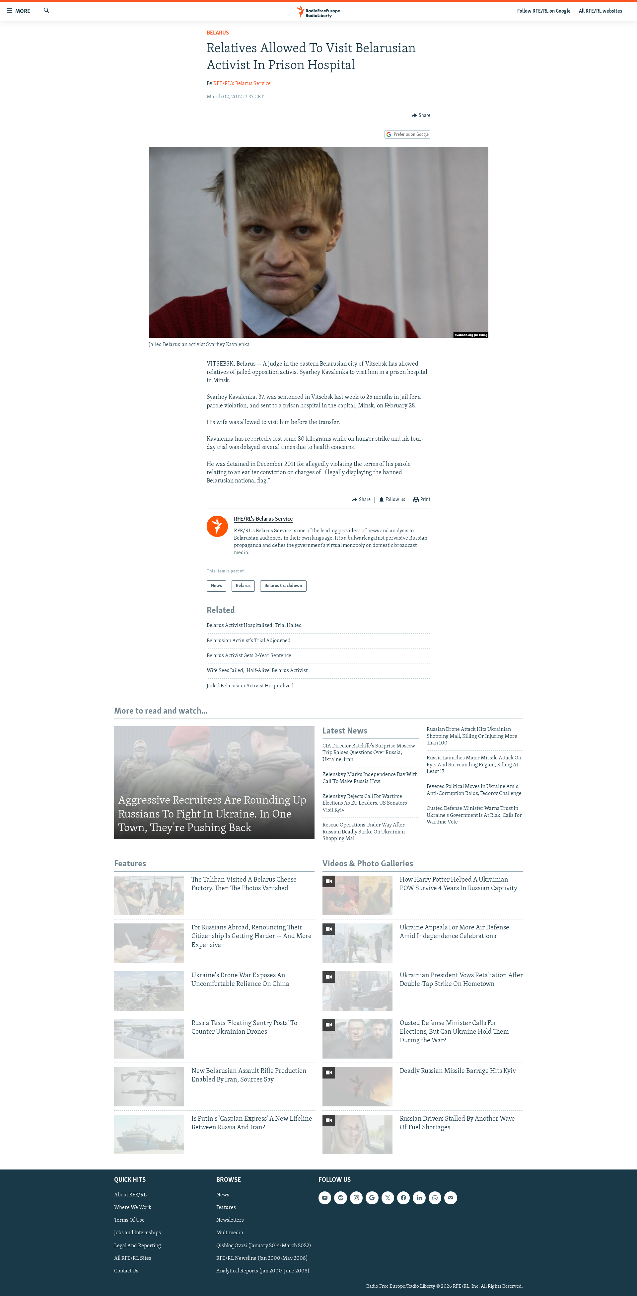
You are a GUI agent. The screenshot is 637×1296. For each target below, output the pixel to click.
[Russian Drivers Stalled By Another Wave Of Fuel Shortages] (357, 1134)
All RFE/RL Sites (132, 1258)
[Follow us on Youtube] (324, 1197)
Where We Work (133, 1207)
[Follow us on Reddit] (340, 1197)
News (222, 1195)
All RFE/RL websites (600, 11)
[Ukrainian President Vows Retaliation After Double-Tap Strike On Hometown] (357, 991)
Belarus (218, 33)
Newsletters (230, 1220)
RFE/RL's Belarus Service (242, 83)
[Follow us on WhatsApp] (435, 1197)
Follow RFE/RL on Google (544, 11)
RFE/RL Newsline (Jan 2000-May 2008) (262, 1258)
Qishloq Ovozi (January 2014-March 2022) (263, 1245)
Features (226, 1207)
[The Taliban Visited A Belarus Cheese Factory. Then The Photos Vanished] (149, 895)
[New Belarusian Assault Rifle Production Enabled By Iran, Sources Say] (149, 1086)
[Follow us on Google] (372, 1197)
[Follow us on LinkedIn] (419, 1197)
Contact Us (126, 1270)
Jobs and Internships (137, 1233)
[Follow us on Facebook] (403, 1197)
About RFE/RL (130, 1195)
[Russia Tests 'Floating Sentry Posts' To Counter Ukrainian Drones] (149, 1039)
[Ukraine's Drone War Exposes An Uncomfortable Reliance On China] (149, 991)
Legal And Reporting (137, 1245)
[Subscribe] (450, 1197)
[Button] (421, 115)
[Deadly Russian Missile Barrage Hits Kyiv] (357, 1086)
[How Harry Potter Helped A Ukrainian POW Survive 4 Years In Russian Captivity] (357, 895)
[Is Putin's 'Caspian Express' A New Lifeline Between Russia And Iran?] (149, 1134)
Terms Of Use (129, 1220)
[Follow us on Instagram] (356, 1197)
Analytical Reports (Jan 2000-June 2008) (263, 1270)
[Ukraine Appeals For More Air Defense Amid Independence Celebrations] (357, 943)
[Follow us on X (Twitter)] (388, 1197)
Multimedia (229, 1233)
